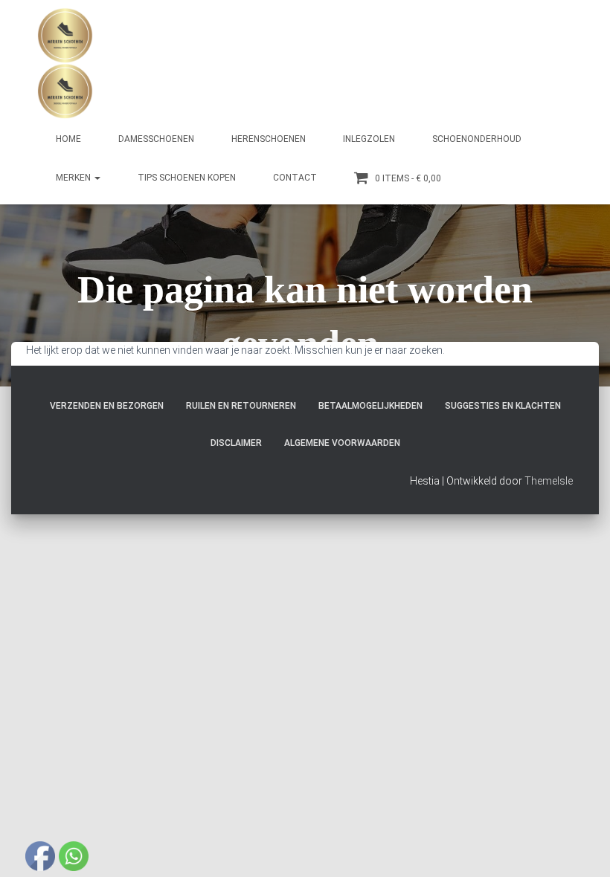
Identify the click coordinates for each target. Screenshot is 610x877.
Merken (74, 177)
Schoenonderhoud (476, 139)
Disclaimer (236, 443)
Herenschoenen (268, 139)
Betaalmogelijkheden (370, 406)
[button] (96, 177)
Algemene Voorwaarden (342, 443)
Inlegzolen (369, 139)
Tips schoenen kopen (187, 177)
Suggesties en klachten (503, 406)
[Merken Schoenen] (65, 63)
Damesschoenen (156, 139)
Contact (295, 177)
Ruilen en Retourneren (241, 406)
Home (68, 139)
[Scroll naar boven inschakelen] (581, 847)
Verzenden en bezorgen (107, 406)
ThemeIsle (548, 481)
